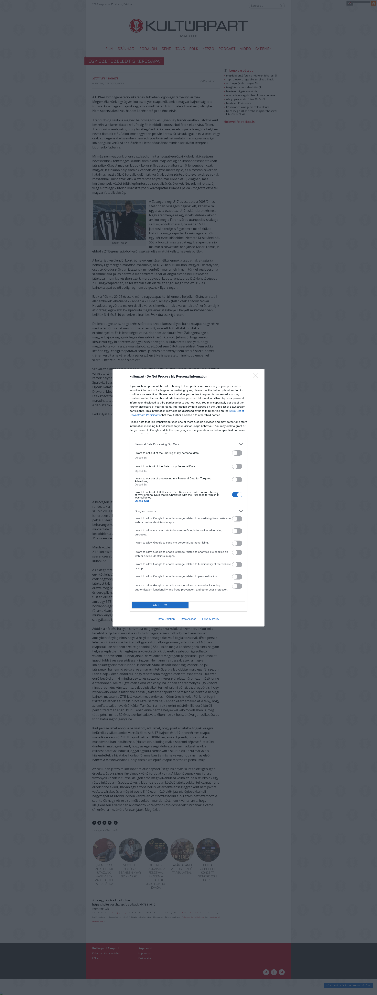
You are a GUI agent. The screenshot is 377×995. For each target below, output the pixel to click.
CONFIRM (160, 604)
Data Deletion (166, 618)
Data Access (188, 618)
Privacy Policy (210, 618)
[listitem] (188, 444)
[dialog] (188, 497)
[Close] (256, 376)
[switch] (237, 453)
